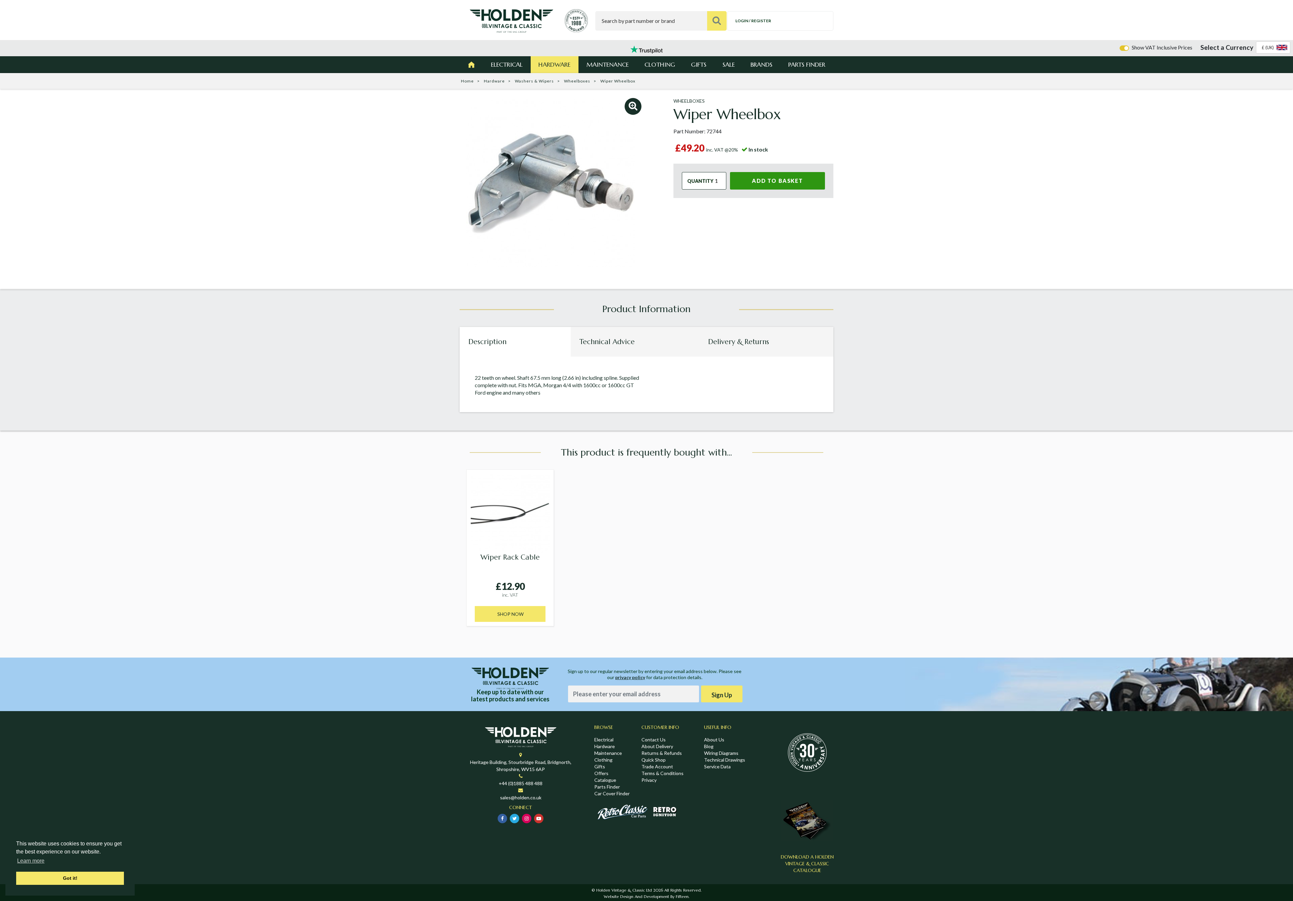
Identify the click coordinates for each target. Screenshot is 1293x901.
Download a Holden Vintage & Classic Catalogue (807, 863)
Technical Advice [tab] (607, 341)
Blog (709, 746)
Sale (729, 64)
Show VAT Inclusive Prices (1162, 47)
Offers (601, 773)
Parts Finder (806, 64)
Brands (761, 64)
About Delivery (657, 746)
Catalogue (605, 780)
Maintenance (608, 64)
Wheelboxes (577, 81)
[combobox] (1273, 47)
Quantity (700, 180)
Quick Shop (653, 760)
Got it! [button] (70, 878)
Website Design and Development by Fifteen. (646, 896)
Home (467, 81)
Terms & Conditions (662, 773)
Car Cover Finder (612, 793)
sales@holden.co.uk (520, 797)
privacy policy (630, 677)
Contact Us (653, 739)
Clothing (659, 64)
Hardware (554, 64)
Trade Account (657, 766)
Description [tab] (487, 341)
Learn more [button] (30, 861)
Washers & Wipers (534, 81)
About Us (714, 739)
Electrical (507, 64)
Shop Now (510, 614)
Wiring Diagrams (721, 753)
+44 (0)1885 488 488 (520, 783)
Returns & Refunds (661, 753)
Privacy (649, 780)
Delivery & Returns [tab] (738, 341)
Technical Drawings (724, 760)
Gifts (698, 64)
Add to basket (777, 180)
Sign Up (721, 695)
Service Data (717, 766)
